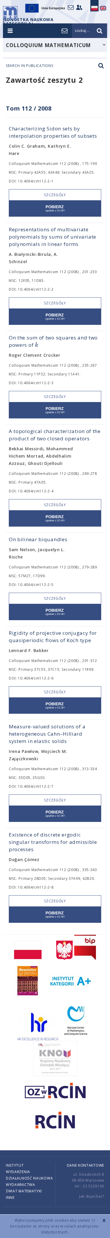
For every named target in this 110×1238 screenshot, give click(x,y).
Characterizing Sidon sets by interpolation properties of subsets (53, 132)
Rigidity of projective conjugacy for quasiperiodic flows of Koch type (53, 637)
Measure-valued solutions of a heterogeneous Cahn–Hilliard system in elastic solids (47, 733)
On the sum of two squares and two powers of (53, 341)
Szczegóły (55, 194)
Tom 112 (19, 108)
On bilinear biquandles (38, 539)
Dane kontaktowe (85, 1165)
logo (10, 13)
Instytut (15, 1165)
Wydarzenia (18, 1171)
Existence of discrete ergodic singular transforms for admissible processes (53, 842)
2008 (45, 108)
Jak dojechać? (91, 1196)
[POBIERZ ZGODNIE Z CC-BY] (55, 209)
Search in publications (29, 66)
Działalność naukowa (29, 1178)
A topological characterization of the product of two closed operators (55, 435)
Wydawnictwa (20, 1184)
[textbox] (36, 345)
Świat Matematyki (24, 1191)
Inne (10, 1197)
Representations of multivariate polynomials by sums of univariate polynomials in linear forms (52, 236)
